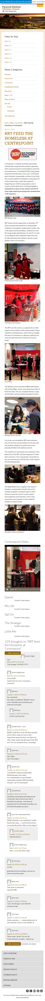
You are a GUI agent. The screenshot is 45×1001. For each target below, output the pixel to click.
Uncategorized (10, 116)
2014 (7, 54)
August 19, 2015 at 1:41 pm (17, 901)
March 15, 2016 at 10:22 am (17, 730)
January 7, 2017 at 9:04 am (19, 714)
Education (8, 91)
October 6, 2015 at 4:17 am (17, 794)
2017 (7, 41)
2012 (7, 62)
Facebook (27, 991)
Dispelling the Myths (12, 87)
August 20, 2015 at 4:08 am (17, 885)
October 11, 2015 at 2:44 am (19, 834)
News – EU (8, 95)
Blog (11, 123)
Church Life (8, 78)
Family (9, 107)
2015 (7, 50)
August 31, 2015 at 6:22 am (17, 818)
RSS (41, 991)
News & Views (10, 99)
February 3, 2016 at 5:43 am (17, 754)
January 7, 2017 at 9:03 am (16, 695)
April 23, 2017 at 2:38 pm (16, 676)
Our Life (7, 104)
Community (9, 83)
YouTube (34, 991)
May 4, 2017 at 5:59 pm (17, 848)
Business (8, 74)
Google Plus (31, 991)
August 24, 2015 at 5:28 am (17, 864)
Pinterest (38, 991)
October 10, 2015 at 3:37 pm (17, 770)
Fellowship (10, 111)
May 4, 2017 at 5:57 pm (15, 662)
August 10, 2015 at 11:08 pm (17, 934)
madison (17, 831)
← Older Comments (13, 653)
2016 (7, 46)
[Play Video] (7, 589)
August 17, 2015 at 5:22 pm (17, 918)
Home (7, 123)
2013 (7, 58)
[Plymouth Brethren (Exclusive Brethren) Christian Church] (22, 9)
